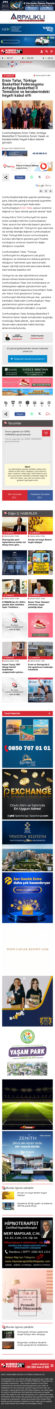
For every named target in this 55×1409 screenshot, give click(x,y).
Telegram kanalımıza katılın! (29, 359)
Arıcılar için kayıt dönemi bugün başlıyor (32, 1194)
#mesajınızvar (17, 339)
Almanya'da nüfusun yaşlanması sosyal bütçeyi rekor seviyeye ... (32, 1333)
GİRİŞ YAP (46, 433)
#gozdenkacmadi (36, 338)
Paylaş (20, 177)
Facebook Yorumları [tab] (40, 494)
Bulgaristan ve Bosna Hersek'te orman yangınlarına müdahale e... (33, 1344)
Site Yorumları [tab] (15, 494)
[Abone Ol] (43, 185)
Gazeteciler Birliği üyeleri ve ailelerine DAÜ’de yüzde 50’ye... (34, 1204)
